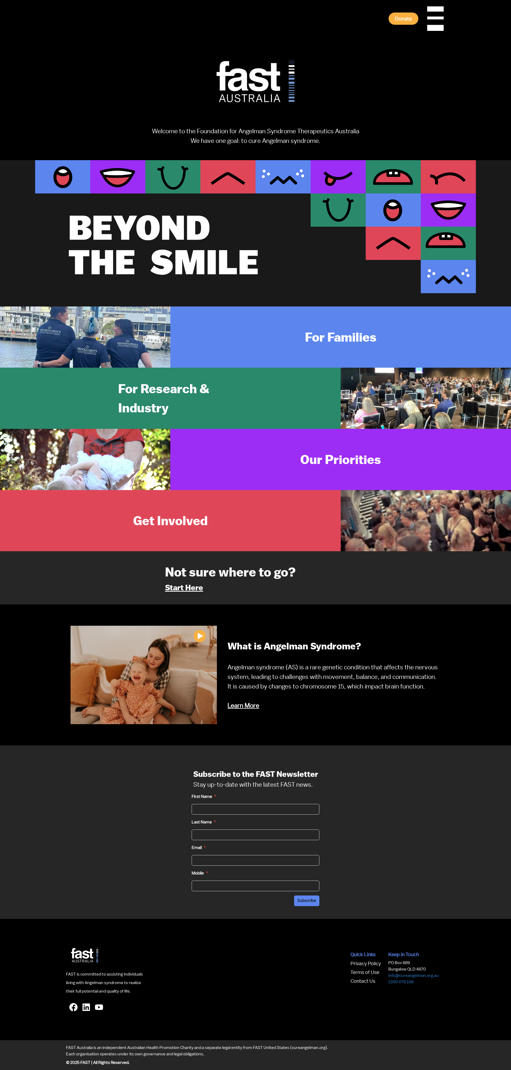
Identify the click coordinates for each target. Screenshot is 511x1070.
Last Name (204, 822)
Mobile (200, 873)
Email (199, 847)
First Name (204, 796)
